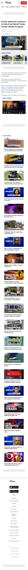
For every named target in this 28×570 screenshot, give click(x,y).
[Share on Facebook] (5, 34)
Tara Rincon (4, 29)
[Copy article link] (9, 34)
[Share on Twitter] (7, 34)
